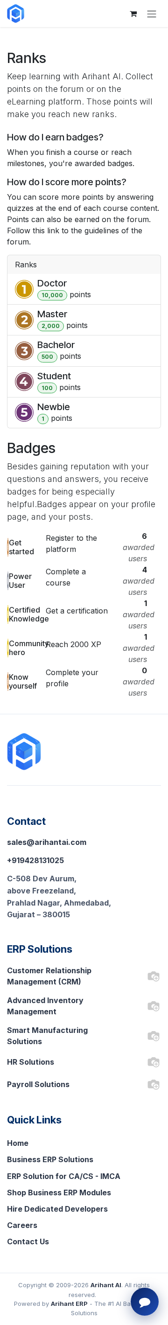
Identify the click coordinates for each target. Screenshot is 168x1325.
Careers (22, 1225)
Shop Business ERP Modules (59, 1192)
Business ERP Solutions (50, 1159)
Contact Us (28, 1241)
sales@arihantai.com (46, 842)
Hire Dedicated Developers (57, 1208)
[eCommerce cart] (133, 13)
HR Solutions (30, 1062)
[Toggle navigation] (151, 13)
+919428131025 (35, 860)
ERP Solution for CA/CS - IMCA (63, 1176)
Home (17, 1143)
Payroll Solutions (38, 1084)
